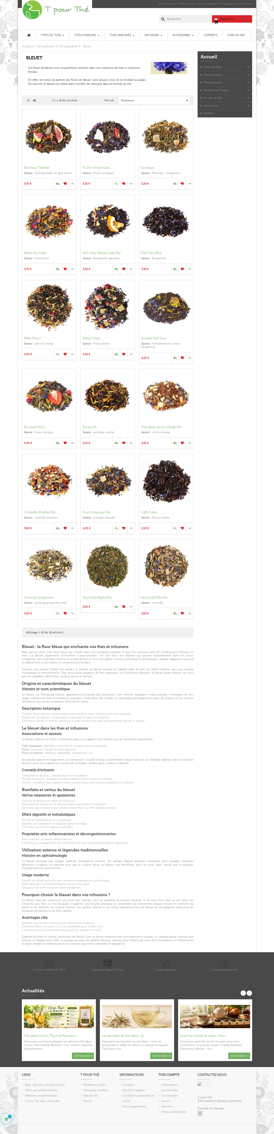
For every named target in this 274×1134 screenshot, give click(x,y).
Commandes (169, 1095)
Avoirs (165, 1101)
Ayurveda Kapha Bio (97, 597)
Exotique (147, 168)
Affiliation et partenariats (41, 1095)
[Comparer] (72, 183)
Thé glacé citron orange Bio (161, 427)
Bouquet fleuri (34, 427)
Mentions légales (133, 1090)
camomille (63, 753)
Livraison (128, 1084)
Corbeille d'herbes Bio (40, 512)
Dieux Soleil (91, 338)
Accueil (209, 57)
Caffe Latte (149, 512)
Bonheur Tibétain (37, 168)
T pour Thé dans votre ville (42, 1101)
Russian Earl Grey (154, 338)
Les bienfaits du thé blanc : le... (124, 1036)
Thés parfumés (213, 82)
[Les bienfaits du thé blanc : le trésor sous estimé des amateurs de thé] (137, 1016)
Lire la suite (82, 1055)
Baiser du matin (35, 253)
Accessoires (211, 105)
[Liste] (34, 100)
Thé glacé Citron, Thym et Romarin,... (51, 1036)
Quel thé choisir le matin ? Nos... (203, 1036)
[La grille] (28, 100)
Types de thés (212, 67)
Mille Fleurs (32, 338)
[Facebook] (200, 1113)
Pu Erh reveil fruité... (97, 168)
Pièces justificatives (173, 1112)
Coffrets (209, 113)
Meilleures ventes (94, 1084)
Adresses (167, 1106)
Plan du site (90, 1095)
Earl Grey (50, 746)
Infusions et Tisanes (216, 90)
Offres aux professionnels (41, 1090)
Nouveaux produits (95, 1090)
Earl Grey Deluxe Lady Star (102, 253)
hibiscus (50, 753)
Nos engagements (134, 1106)
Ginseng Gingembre (39, 597)
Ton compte (169, 1075)
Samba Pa (89, 427)
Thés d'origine (213, 75)
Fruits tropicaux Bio (97, 512)
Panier (87, 1101)
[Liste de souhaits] (65, 183)
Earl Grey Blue (151, 253)
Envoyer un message (211, 1108)
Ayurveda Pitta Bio (154, 597)
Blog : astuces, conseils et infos (45, 1084)
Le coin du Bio (213, 98)
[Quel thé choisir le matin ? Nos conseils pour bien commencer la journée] (215, 1016)
